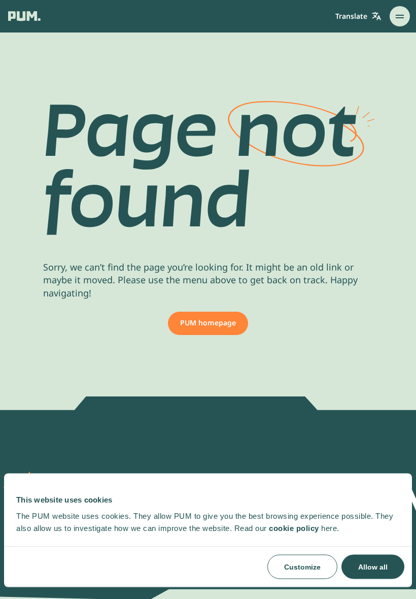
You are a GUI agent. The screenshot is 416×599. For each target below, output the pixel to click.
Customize (302, 566)
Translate (351, 16)
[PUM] (24, 16)
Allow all (373, 566)
